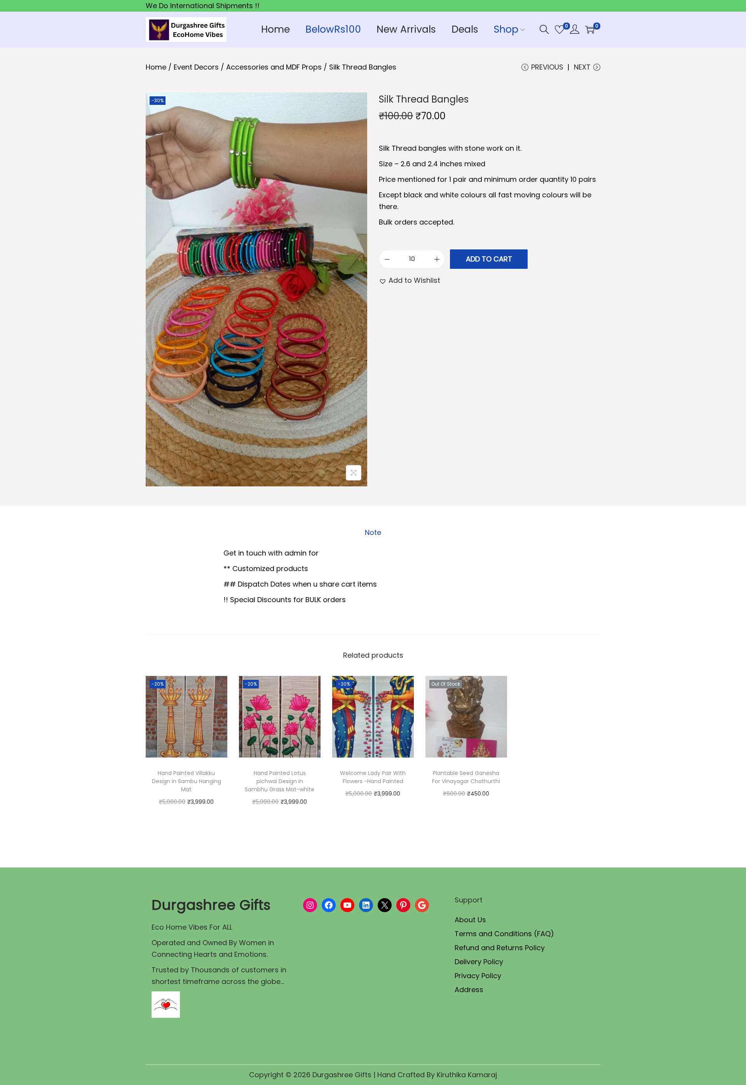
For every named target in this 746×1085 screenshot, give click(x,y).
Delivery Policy (479, 962)
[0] (559, 29)
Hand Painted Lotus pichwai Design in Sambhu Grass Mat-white (279, 781)
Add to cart (489, 259)
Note (373, 532)
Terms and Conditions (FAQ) (504, 934)
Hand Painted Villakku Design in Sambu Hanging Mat (186, 781)
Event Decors (196, 67)
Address (469, 989)
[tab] (373, 532)
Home (156, 67)
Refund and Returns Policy (500, 948)
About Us (470, 920)
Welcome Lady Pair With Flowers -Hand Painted (373, 777)
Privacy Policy (478, 976)
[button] (409, 280)
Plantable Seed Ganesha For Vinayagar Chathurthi (466, 777)
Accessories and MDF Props (274, 67)
